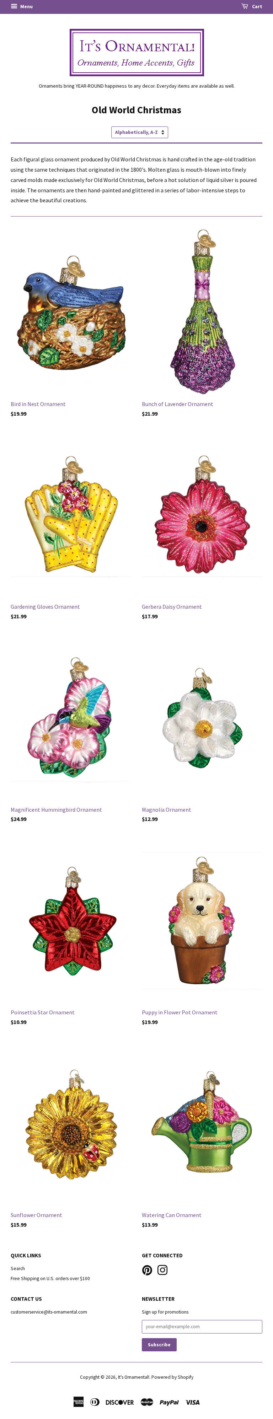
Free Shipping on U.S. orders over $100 (50, 1278)
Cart (256, 6)
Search (18, 1268)
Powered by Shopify (172, 1377)
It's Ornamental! (133, 1377)
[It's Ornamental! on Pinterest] (147, 1269)
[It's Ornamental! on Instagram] (162, 1269)
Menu (26, 6)
